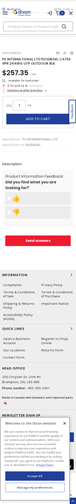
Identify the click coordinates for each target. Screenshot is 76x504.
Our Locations (14, 350)
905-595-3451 (39, 388)
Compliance (12, 285)
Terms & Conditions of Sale (19, 294)
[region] (35, 459)
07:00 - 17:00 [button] (61, 9)
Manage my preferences (35, 487)
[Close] (64, 423)
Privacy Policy (52, 285)
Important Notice (55, 304)
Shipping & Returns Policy (19, 306)
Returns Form (52, 350)
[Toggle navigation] (5, 13)
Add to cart (38, 118)
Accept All (34, 476)
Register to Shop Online (54, 341)
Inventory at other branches (25, 90)
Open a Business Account (16, 341)
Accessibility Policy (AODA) (18, 317)
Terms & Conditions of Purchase (57, 294)
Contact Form (13, 357)
